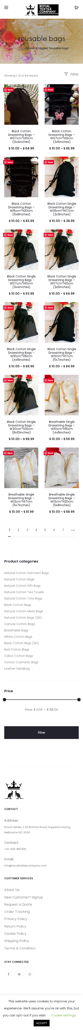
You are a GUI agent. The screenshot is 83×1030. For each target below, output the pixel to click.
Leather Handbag (17, 668)
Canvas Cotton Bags (19, 624)
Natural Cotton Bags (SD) (23, 617)
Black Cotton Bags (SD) (21, 643)
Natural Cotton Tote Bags (23, 598)
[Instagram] (30, 974)
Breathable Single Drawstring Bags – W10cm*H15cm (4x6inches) (62, 427)
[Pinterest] (19, 974)
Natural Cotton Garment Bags (26, 573)
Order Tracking (17, 911)
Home (17, 48)
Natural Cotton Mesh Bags (23, 611)
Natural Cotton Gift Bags (22, 586)
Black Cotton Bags (17, 605)
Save (10, 89)
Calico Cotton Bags (18, 656)
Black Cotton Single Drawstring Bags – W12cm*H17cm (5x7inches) (61, 354)
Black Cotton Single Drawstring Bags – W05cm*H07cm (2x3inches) (61, 209)
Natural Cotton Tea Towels (24, 592)
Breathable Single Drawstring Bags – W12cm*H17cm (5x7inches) (21, 499)
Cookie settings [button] (63, 1015)
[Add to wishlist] (33, 89)
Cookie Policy (15, 933)
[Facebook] (8, 974)
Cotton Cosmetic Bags (21, 662)
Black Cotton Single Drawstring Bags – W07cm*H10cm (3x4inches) (21, 281)
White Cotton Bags (18, 637)
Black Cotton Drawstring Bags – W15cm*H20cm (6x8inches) (21, 209)
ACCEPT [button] (41, 1023)
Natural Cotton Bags (19, 579)
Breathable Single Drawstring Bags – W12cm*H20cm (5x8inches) (62, 499)
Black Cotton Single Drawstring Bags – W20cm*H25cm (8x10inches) (21, 427)
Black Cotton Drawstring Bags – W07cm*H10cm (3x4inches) (21, 136)
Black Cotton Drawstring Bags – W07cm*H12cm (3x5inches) (62, 136)
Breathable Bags (16, 630)
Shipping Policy (16, 940)
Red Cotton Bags (16, 649)
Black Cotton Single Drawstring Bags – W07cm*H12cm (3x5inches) (61, 281)
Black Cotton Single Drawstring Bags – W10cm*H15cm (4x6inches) (21, 354)
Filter (74, 74)
